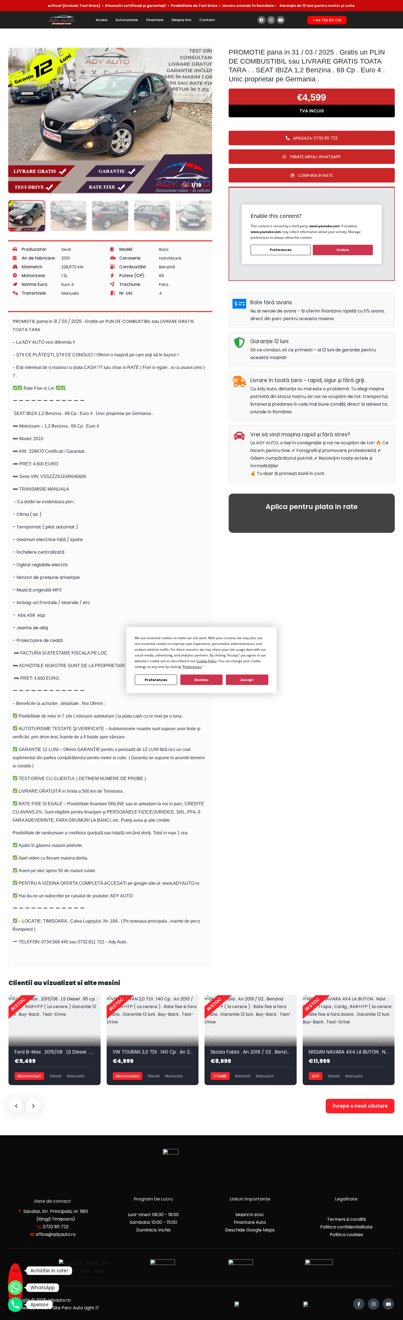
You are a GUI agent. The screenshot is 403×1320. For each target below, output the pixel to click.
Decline (201, 680)
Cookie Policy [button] (207, 661)
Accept (247, 680)
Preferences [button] (192, 666)
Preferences (156, 680)
